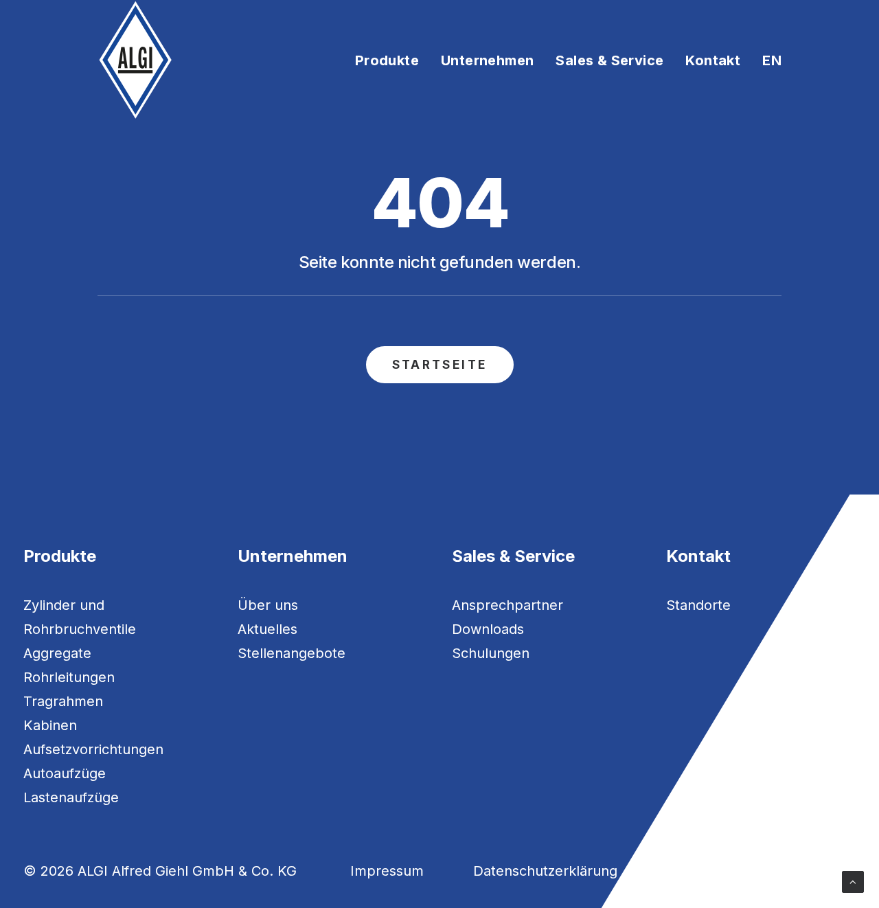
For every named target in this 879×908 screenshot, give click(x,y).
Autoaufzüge (64, 773)
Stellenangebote (291, 653)
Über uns (268, 605)
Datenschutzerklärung (545, 871)
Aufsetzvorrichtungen (93, 749)
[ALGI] (136, 60)
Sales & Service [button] (609, 60)
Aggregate (57, 653)
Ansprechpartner (507, 605)
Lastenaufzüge (71, 797)
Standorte (698, 605)
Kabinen (50, 725)
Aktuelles (267, 629)
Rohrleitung (60, 677)
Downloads (488, 629)
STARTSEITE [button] (440, 365)
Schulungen (490, 653)
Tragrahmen (63, 701)
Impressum (387, 871)
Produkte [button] (387, 60)
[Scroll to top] (853, 881)
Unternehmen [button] (487, 60)
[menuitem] (392, 60)
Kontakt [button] (712, 60)
